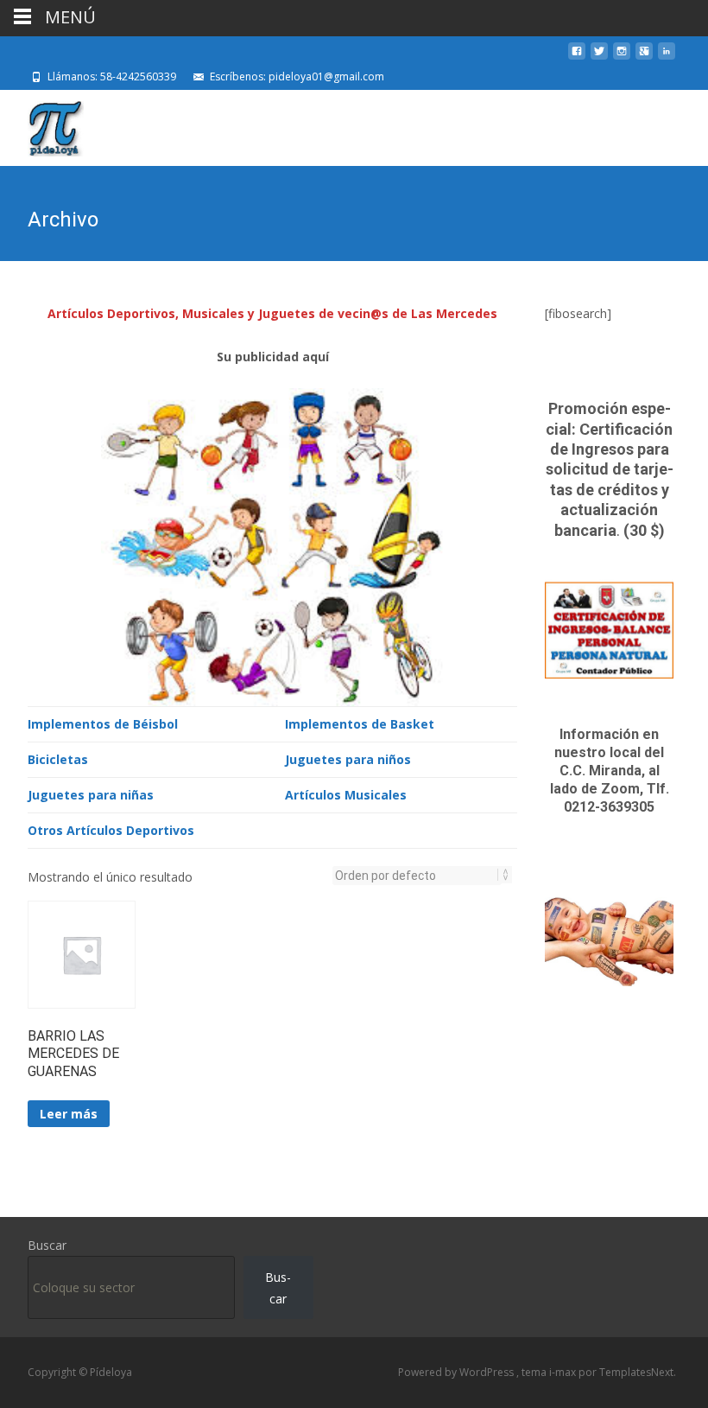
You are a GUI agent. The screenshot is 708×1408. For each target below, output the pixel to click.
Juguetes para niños (348, 759)
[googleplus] (644, 57)
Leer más (69, 1113)
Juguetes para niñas (91, 795)
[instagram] (621, 57)
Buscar (47, 1245)
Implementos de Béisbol (103, 724)
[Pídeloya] (42, 124)
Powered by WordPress (457, 1372)
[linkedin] (666, 57)
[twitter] (599, 57)
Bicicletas (58, 759)
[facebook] (576, 57)
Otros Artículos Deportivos (111, 830)
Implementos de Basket (359, 724)
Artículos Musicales (346, 795)
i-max (563, 1372)
